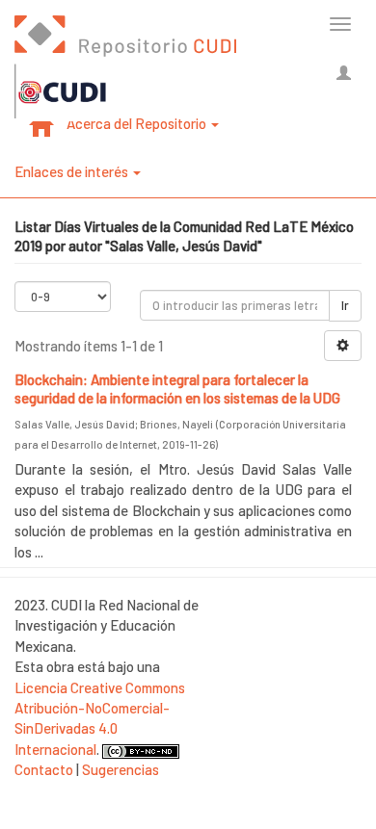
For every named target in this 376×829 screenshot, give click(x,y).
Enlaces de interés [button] (72, 171)
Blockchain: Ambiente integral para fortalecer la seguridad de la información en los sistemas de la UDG (177, 389)
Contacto (43, 769)
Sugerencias (120, 769)
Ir (345, 305)
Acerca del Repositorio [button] (138, 123)
